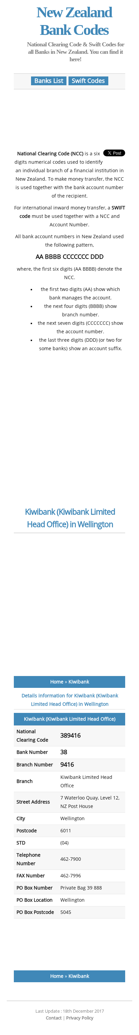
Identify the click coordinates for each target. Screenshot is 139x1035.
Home (56, 682)
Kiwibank (78, 682)
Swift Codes (88, 81)
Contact (54, 1017)
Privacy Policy (79, 1017)
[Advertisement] (69, 116)
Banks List (48, 81)
